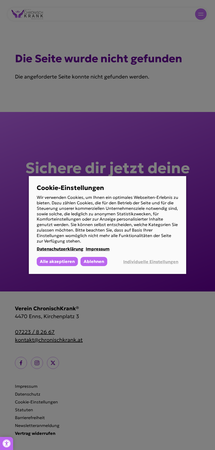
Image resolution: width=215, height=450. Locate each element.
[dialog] (107, 225)
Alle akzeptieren (57, 261)
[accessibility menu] (6, 443)
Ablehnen (94, 261)
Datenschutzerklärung (60, 248)
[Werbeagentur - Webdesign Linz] (212, 441)
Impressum (98, 248)
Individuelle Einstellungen (150, 261)
